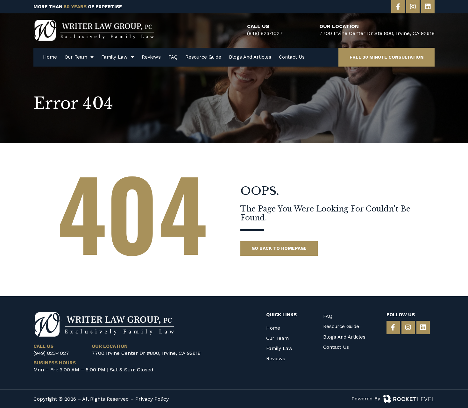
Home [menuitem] (50, 57)
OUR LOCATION (339, 26)
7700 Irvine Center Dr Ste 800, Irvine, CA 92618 (377, 33)
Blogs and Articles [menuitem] (250, 57)
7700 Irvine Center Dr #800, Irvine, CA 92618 (146, 353)
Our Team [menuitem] (76, 57)
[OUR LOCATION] (308, 30)
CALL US (258, 26)
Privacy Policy (152, 399)
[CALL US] (236, 30)
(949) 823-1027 (265, 33)
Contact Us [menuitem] (292, 57)
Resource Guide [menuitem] (203, 57)
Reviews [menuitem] (151, 57)
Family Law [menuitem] (114, 57)
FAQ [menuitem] (173, 57)
